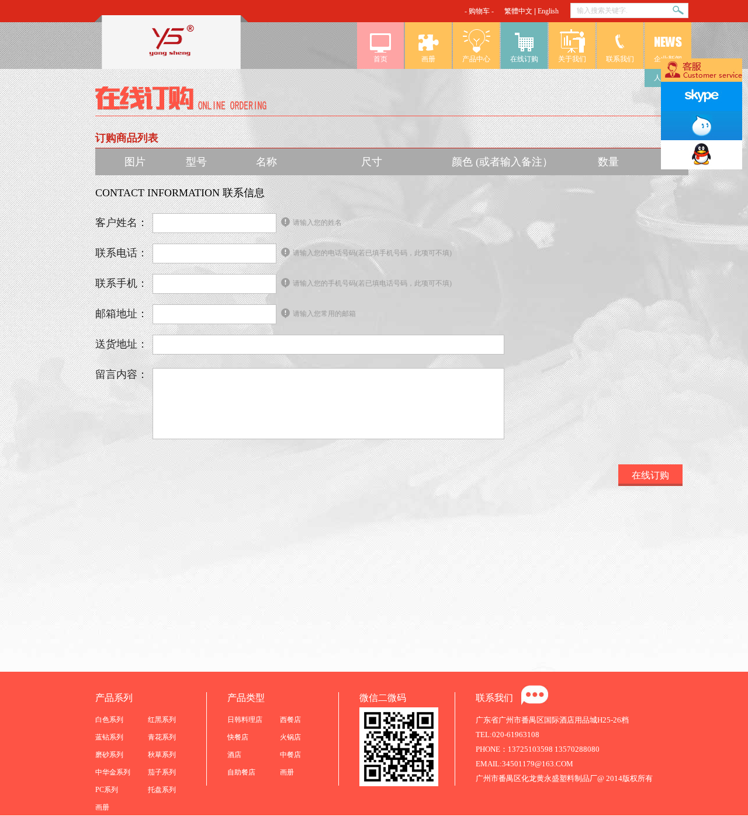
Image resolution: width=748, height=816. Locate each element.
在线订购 (524, 59)
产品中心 (476, 59)
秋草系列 (162, 755)
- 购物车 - (479, 11)
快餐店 (237, 737)
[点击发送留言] (534, 695)
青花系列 (162, 737)
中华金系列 (112, 772)
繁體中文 (518, 11)
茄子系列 (162, 772)
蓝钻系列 (109, 737)
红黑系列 (162, 720)
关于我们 (572, 59)
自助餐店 (241, 772)
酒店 (234, 755)
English (548, 11)
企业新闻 (668, 59)
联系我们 (620, 59)
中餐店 (290, 755)
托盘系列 (162, 790)
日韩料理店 (244, 720)
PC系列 (106, 790)
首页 (380, 59)
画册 (428, 59)
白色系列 (109, 720)
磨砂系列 (109, 755)
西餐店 (290, 720)
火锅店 (290, 737)
